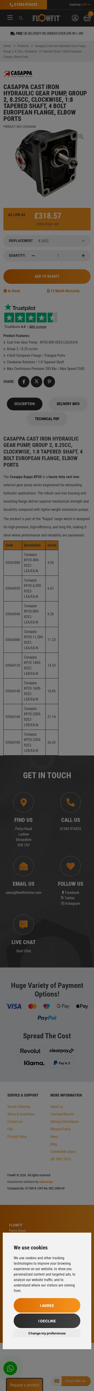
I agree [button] (47, 1305)
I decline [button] (47, 1321)
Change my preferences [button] (47, 1333)
